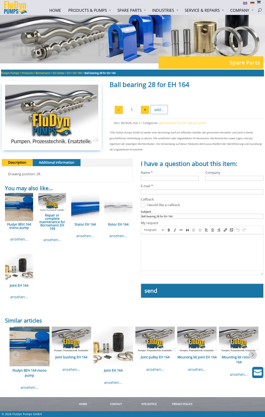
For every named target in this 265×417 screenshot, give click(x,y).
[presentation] (153, 229)
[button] (153, 229)
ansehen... (19, 239)
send (151, 290)
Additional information (56, 162)
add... (159, 109)
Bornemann (167, 123)
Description (17, 162)
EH (179, 123)
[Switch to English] (243, 3)
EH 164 (187, 123)
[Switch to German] (250, 3)
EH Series (199, 123)
